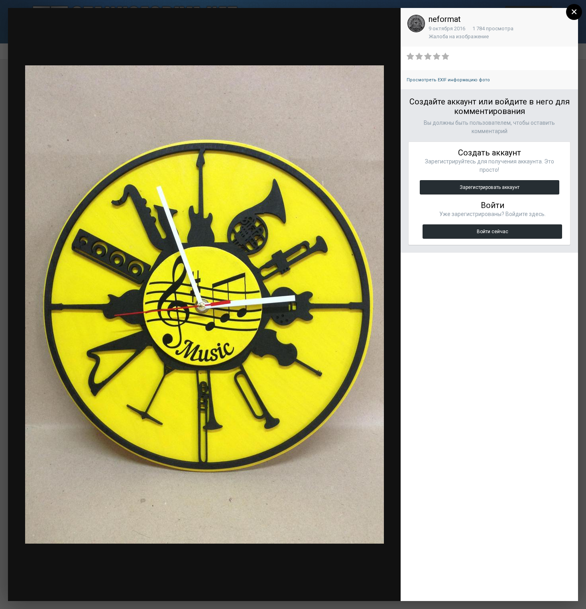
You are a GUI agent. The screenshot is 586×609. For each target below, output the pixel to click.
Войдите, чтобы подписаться (275, 21)
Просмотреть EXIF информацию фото (448, 80)
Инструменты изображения (292, 587)
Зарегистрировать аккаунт (489, 187)
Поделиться (367, 587)
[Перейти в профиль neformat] (416, 23)
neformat (445, 19)
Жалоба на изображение (459, 36)
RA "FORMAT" (61, 29)
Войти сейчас (492, 231)
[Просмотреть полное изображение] (387, 22)
